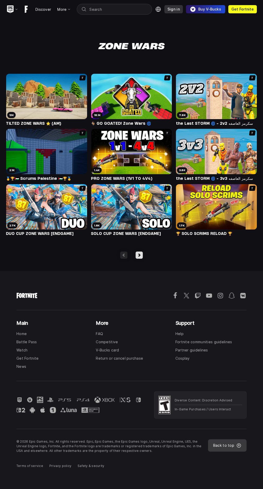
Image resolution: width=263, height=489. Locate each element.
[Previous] (123, 255)
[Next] (139, 255)
